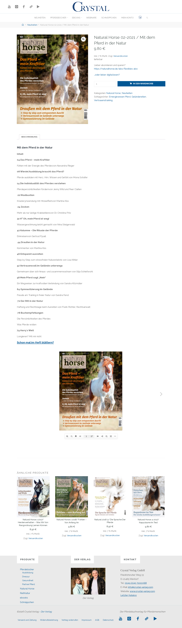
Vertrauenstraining (103, 100)
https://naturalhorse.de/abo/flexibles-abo (115, 68)
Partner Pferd (28, 584)
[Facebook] (23, 6)
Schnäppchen (27, 602)
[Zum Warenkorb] (140, 17)
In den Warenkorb (143, 84)
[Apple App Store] (31, 6)
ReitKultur (25, 593)
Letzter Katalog (128, 595)
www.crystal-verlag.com (142, 591)
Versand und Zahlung (27, 620)
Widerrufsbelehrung (49, 620)
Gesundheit (27, 580)
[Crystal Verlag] (91, 6)
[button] (83, 39)
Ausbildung (27, 572)
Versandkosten (120, 56)
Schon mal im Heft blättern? (35, 342)
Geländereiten (139, 96)
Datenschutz (108, 620)
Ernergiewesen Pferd (119, 96)
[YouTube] (9, 6)
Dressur (26, 576)
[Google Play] (38, 6)
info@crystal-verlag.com (140, 587)
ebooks (24, 597)
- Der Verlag (45, 611)
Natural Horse (113, 93)
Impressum (87, 620)
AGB (97, 620)
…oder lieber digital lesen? (107, 74)
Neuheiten (32, 25)
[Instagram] (16, 6)
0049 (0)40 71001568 (136, 583)
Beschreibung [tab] (29, 137)
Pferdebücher (27, 569)
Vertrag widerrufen (70, 620)
